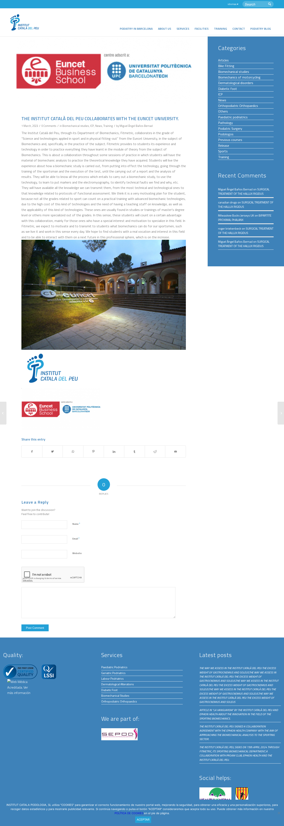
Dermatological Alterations (117, 684)
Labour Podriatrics (112, 678)
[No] (279, 813)
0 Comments (48, 126)
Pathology (225, 122)
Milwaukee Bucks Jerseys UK (236, 215)
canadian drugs (227, 202)
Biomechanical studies (75, 126)
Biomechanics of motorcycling (239, 77)
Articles (223, 60)
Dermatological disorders (235, 82)
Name (76, 524)
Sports (223, 151)
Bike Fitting (226, 65)
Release (223, 145)
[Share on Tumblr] (134, 451)
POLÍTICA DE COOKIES (129, 813)
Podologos (225, 134)
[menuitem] (136, 22)
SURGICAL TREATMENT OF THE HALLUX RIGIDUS (243, 191)
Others (223, 111)
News (98, 126)
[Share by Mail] (175, 451)
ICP (92, 126)
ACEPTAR (143, 819)
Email (75, 538)
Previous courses (230, 139)
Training (108, 126)
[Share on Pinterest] (93, 451)
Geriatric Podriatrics (113, 673)
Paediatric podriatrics (233, 117)
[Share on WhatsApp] (73, 451)
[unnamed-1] (103, 70)
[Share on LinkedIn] (114, 451)
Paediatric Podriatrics (114, 667)
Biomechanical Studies (115, 695)
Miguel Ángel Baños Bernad (136, 126)
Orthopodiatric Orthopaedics (238, 105)
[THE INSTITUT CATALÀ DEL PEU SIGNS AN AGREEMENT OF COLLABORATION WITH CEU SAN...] (3, 413)
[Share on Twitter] (52, 451)
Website (77, 553)
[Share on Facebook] (32, 451)
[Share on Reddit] (155, 451)
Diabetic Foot (109, 690)
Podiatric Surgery (230, 128)
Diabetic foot (227, 88)
